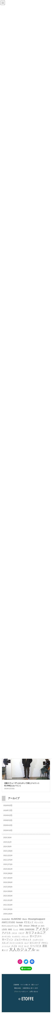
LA (39, 926)
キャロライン (16, 936)
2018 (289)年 (7, 873)
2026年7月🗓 (7, 810)
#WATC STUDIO (8, 922)
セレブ (26, 943)
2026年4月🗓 (7, 825)
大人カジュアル (22, 949)
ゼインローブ (35, 943)
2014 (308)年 (7, 891)
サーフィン (7, 939)
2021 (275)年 (7, 860)
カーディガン (6, 936)
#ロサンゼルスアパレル (10, 926)
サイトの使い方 (25, 984)
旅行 (37, 950)
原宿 (44, 946)
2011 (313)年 (7, 905)
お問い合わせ (34, 991)
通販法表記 (17, 988)
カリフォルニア (35, 932)
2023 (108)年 (7, 851)
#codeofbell (6, 919)
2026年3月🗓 (7, 830)
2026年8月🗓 (7, 805)
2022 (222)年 (7, 855)
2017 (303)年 (7, 878)
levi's (42, 926)
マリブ (20, 946)
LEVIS (4, 929)
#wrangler (19, 922)
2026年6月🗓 (7, 815)
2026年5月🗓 (7, 820)
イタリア (21, 933)
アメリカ (6, 933)
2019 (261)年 (7, 869)
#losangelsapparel (36, 919)
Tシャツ (15, 929)
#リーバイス (39, 922)
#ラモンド (28, 922)
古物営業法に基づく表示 (30, 988)
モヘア (26, 946)
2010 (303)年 (7, 909)
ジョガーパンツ (38, 940)
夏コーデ (5, 950)
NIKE (10, 929)
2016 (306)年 (7, 882)
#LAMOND (16, 919)
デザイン (44, 943)
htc (20, 925)
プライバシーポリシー (21, 991)
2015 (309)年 (7, 887)
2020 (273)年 (7, 864)
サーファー (36, 936)
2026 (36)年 (7, 837)
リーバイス (35, 946)
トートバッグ (6, 946)
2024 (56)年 (7, 846)
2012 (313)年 (7, 900)
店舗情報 (16, 984)
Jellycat (34, 926)
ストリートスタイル (16, 943)
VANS (21, 929)
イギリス (14, 933)
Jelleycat (26, 926)
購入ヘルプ (35, 984)
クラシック (25, 936)
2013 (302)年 (7, 896)
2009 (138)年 (7, 914)
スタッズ (5, 943)
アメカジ (42, 929)
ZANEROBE (29, 929)
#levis (24, 919)
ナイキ (14, 946)
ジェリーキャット (23, 939)
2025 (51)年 (7, 842)
